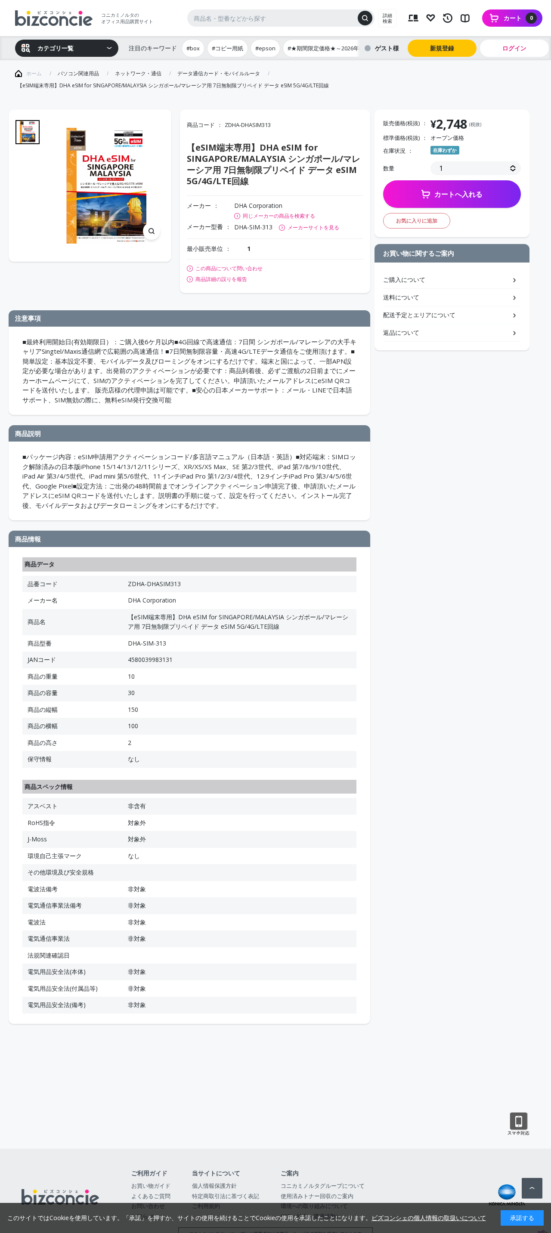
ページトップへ (532, 1188)
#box (193, 48)
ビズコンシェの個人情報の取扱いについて (428, 1218)
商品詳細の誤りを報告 (221, 279)
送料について (401, 297)
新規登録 (442, 48)
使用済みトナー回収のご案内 (317, 1196)
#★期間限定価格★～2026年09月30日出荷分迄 (346, 48)
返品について (401, 332)
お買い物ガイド (150, 1186)
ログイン (514, 48)
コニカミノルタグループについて (323, 1186)
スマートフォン (518, 1124)
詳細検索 (387, 18)
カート (518, 18)
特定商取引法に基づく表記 (225, 1196)
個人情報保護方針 (214, 1186)
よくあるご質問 (150, 1196)
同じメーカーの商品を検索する (279, 215)
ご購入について (404, 279)
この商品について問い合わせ (229, 268)
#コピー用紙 (227, 48)
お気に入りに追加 (416, 220)
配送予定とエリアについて (419, 315)
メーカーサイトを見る (313, 227)
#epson (265, 48)
